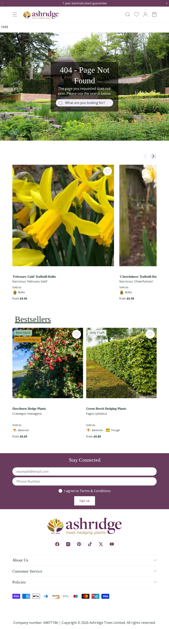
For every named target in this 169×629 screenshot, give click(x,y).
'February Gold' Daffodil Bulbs (34, 276)
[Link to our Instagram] (68, 544)
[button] (4, 3)
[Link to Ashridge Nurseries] (41, 15)
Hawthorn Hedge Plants (29, 408)
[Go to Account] (145, 14)
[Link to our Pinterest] (79, 544)
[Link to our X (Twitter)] (101, 544)
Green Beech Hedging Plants (106, 408)
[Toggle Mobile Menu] (14, 14)
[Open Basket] (154, 14)
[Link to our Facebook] (57, 544)
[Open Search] (127, 14)
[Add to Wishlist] (107, 171)
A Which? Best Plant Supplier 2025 (133, 27)
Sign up (84, 501)
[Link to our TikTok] (90, 544)
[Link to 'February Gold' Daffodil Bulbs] (63, 215)
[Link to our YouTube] (112, 544)
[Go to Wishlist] (136, 14)
